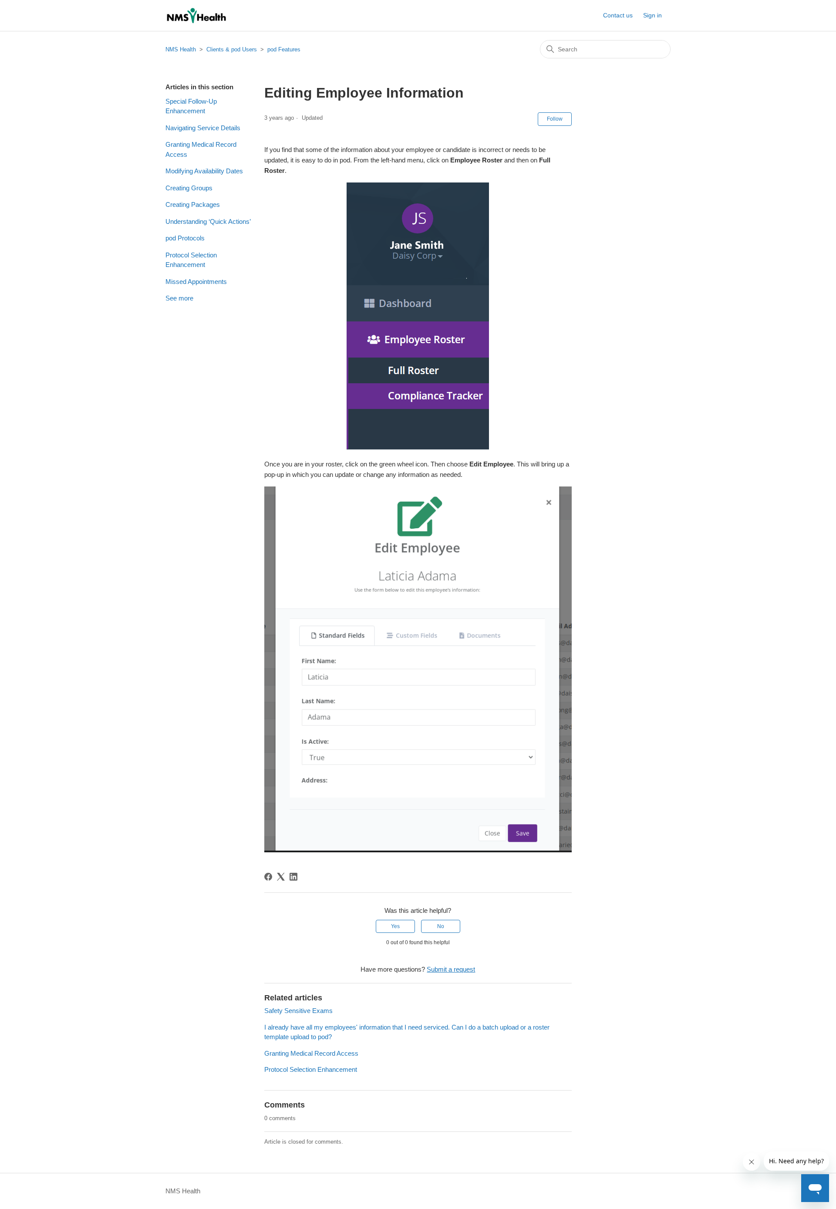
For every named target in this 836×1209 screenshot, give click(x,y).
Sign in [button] (652, 15)
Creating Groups (188, 188)
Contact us (618, 15)
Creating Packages (192, 204)
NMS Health (180, 49)
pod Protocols (185, 238)
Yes (395, 926)
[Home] (196, 15)
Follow (555, 119)
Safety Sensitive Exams (298, 1010)
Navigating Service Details (202, 128)
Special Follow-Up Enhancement (191, 106)
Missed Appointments (196, 281)
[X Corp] (281, 877)
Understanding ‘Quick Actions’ (208, 221)
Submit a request (451, 969)
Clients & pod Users (231, 49)
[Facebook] (268, 877)
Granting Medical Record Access (200, 149)
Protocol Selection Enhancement (191, 260)
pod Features (283, 49)
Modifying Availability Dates (204, 171)
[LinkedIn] (293, 877)
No (440, 926)
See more (179, 298)
